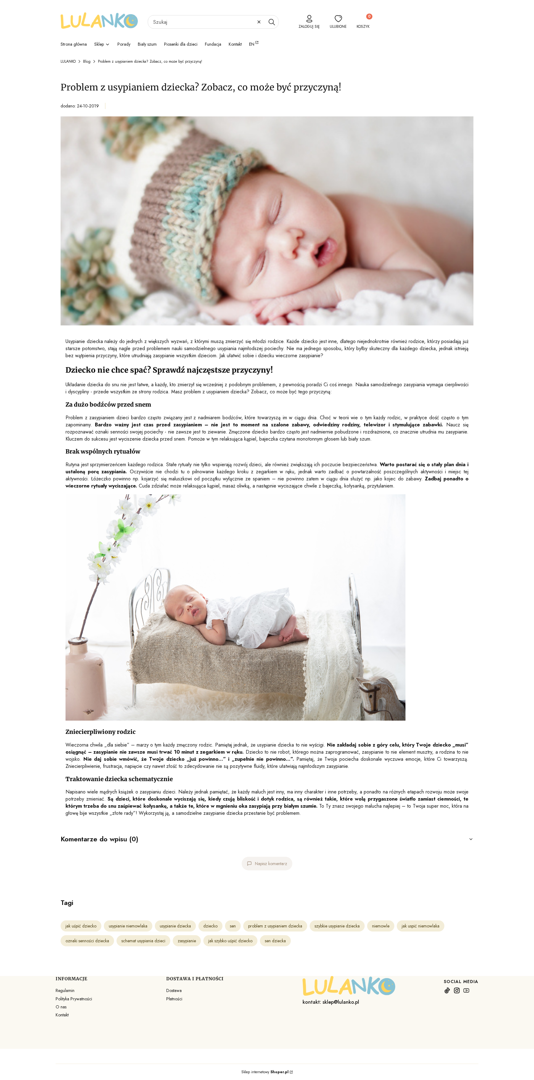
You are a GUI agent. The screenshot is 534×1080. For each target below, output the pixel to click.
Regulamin (65, 990)
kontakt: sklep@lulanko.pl (331, 1002)
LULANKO (68, 61)
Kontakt (62, 1015)
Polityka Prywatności (74, 999)
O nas (61, 1007)
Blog (87, 61)
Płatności (174, 999)
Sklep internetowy (265, 1072)
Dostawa (174, 990)
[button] (271, 22)
